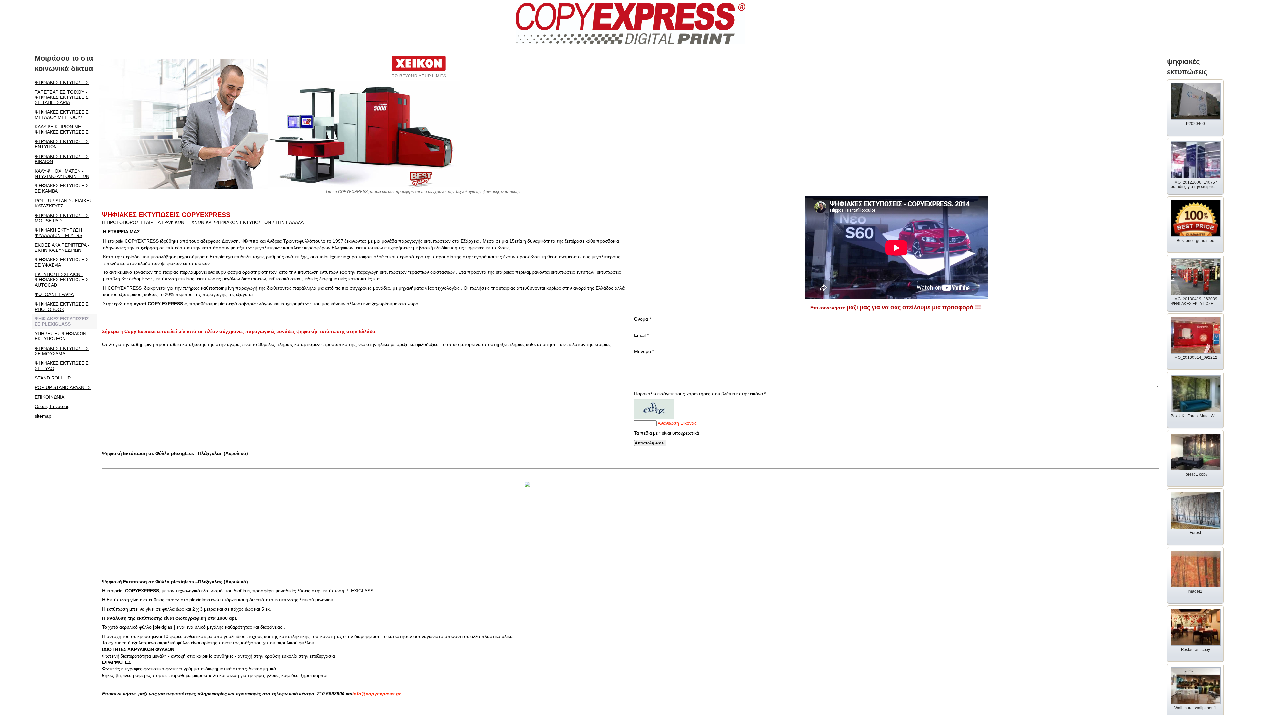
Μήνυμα (644, 351)
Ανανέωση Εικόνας (677, 423)
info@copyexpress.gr (376, 693)
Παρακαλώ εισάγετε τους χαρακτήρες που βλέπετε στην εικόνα (700, 393)
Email (641, 335)
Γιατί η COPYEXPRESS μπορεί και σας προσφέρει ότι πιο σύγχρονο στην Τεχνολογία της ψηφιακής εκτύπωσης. (424, 191)
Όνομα (642, 319)
